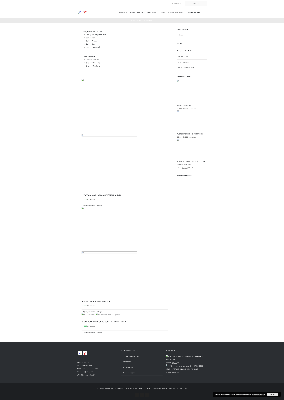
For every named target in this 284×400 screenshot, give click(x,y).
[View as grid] (82, 71)
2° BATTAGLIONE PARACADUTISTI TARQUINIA (101, 195)
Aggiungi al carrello (89, 205)
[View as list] (82, 74)
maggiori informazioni (258, 394)
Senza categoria (129, 373)
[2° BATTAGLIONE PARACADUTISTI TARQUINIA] (125, 136)
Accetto (272, 394)
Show (93, 60)
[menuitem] (177, 3)
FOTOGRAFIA (183, 57)
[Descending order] (82, 52)
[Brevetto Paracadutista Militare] (125, 253)
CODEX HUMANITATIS (186, 68)
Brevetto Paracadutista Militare (96, 301)
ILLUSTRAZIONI (183, 62)
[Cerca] (206, 12)
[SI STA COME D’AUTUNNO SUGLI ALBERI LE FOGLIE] (125, 316)
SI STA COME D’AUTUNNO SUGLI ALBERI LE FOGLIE (104, 322)
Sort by (96, 35)
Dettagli (99, 205)
